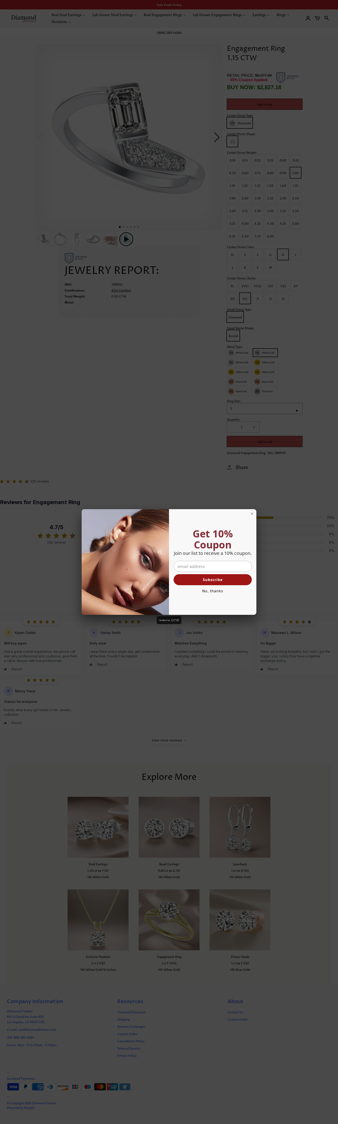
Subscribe (213, 579)
